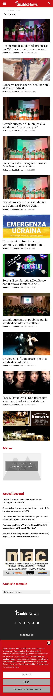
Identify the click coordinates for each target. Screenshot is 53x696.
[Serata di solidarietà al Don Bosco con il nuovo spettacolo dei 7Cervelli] (26, 265)
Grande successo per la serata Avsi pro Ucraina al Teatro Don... (25, 203)
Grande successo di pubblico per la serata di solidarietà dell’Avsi (25, 321)
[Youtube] (37, 622)
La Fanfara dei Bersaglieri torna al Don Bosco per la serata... (24, 164)
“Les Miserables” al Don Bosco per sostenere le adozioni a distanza (24, 399)
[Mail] (24, 622)
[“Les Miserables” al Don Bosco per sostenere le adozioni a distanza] (26, 382)
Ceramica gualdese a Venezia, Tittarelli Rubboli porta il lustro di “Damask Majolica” (25, 526)
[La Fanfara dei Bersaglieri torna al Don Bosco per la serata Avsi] (26, 148)
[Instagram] (19, 622)
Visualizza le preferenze (26, 689)
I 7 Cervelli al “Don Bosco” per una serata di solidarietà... (25, 360)
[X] (33, 622)
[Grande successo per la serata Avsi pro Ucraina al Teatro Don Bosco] (26, 187)
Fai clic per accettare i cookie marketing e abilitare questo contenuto (22, 466)
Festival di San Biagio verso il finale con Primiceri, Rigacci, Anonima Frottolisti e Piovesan (26, 535)
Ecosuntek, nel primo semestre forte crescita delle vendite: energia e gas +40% (26, 509)
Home (5, 10)
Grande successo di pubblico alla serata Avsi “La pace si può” (24, 125)
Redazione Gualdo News (13, 53)
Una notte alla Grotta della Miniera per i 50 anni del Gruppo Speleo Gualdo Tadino (25, 518)
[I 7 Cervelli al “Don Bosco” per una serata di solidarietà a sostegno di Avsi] (26, 343)
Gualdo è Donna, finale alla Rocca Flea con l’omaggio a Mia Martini (22, 501)
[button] (48, 643)
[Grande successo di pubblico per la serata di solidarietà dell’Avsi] (26, 304)
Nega (26, 682)
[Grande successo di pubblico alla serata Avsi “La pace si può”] (26, 109)
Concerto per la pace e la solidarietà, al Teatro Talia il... (26, 86)
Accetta (26, 674)
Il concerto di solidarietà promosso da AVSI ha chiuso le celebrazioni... (25, 47)
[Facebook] (15, 622)
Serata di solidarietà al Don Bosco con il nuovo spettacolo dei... (24, 282)
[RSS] (28, 622)
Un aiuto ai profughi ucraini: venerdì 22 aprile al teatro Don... (23, 243)
